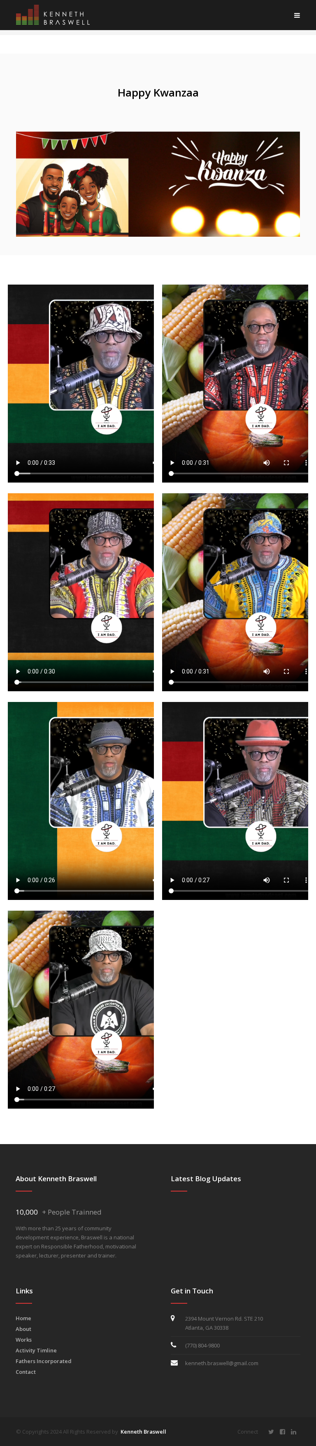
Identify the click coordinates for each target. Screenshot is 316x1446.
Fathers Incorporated (44, 1361)
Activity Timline (36, 1350)
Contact (26, 1371)
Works (24, 1339)
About (23, 1329)
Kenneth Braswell (143, 1431)
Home (23, 1318)
